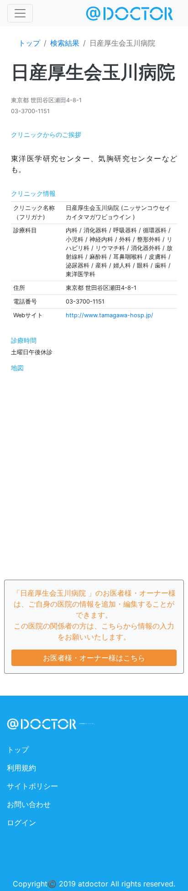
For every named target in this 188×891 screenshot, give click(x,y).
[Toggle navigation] (20, 13)
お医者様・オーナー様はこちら (94, 657)
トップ (29, 42)
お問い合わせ (29, 804)
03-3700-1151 (30, 111)
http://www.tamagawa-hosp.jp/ (109, 315)
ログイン (21, 822)
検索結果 (64, 42)
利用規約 (21, 767)
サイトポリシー (32, 786)
